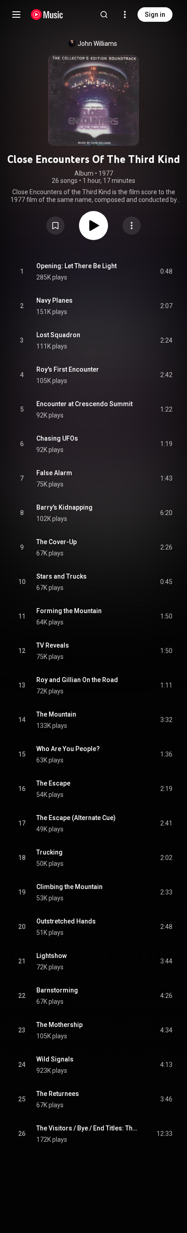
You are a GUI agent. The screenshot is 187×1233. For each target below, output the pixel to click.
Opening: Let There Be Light (76, 266)
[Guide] (16, 14)
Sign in (155, 14)
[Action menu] (132, 225)
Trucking (49, 852)
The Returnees (57, 1093)
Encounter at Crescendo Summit (84, 404)
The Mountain (56, 714)
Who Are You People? (68, 748)
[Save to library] (55, 225)
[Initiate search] (104, 14)
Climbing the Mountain (69, 886)
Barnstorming (57, 990)
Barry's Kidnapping (64, 507)
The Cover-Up (56, 541)
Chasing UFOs (57, 438)
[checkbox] (166, 271)
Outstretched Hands (66, 921)
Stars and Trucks (61, 576)
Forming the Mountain (69, 610)
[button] (55, 225)
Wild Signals (55, 1059)
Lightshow (51, 955)
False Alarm (54, 472)
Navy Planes (54, 300)
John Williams (97, 43)
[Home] (47, 14)
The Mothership (59, 1024)
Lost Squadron (58, 335)
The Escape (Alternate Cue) (76, 817)
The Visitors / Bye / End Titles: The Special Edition (87, 1128)
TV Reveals (52, 645)
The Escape (53, 783)
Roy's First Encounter (67, 369)
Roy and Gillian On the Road (77, 679)
